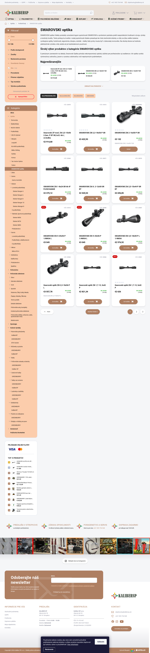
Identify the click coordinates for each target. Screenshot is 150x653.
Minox (13, 247)
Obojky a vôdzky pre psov (19, 421)
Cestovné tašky (16, 373)
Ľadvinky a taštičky (17, 391)
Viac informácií (72, 644)
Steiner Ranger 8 (18, 199)
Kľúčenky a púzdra (17, 346)
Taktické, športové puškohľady (21, 214)
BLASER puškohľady (17, 146)
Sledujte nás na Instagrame (77, 561)
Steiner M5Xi (17, 217)
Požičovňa (31, 2)
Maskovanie (15, 320)
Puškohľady (14, 131)
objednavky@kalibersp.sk (123, 612)
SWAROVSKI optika (17, 169)
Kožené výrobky (15, 328)
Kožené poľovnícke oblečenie (20, 311)
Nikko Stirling (15, 150)
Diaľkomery (14, 259)
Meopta (13, 139)
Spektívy (13, 266)
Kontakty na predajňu (121, 628)
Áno (13, 68)
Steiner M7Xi (17, 221)
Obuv (12, 277)
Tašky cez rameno (17, 380)
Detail (128, 149)
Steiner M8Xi (17, 225)
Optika (12, 116)
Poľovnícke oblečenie (17, 274)
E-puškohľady (16, 210)
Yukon (13, 165)
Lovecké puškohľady (18, 187)
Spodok (13, 288)
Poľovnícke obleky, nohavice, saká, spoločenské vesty (21, 315)
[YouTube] (121, 621)
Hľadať (91, 13)
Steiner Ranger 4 (18, 191)
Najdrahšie (78, 96)
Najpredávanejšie (49, 96)
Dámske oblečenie (16, 281)
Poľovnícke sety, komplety (19, 307)
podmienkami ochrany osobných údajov (81, 586)
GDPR (23, 2)
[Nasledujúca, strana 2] (136, 311)
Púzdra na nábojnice (17, 414)
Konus (13, 157)
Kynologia (13, 324)
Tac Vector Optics (17, 161)
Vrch (12, 285)
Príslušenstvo (16, 229)
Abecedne (90, 96)
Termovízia (14, 120)
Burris (13, 232)
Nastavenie (49, 649)
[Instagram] (116, 621)
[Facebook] (112, 621)
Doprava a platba (43, 2)
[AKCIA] (57, 219)
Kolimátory (14, 255)
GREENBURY (15, 406)
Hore (48, 311)
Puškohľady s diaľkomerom (20, 240)
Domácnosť (14, 429)
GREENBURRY (16, 339)
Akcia (12, 113)
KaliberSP (14, 335)
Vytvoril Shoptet (124, 650)
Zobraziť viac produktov (93, 86)
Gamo (13, 176)
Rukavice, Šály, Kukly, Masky (20, 292)
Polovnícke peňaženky (18, 331)
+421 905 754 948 (99, 528)
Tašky (13, 358)
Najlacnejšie (65, 96)
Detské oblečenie (16, 303)
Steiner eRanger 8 (18, 206)
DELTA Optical (15, 135)
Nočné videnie (15, 128)
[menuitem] (10, 19)
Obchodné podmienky (11, 2)
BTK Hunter (15, 343)
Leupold (14, 142)
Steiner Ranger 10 (18, 202)
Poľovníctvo (14, 270)
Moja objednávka (57, 2)
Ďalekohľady (15, 124)
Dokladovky (14, 403)
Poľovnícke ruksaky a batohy (20, 361)
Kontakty (69, 2)
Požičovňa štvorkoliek (17, 432)
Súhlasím (100, 642)
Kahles (13, 154)
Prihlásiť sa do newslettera (61, 592)
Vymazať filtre (22, 96)
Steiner (13, 184)
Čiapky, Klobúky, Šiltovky (18, 296)
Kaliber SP (15, 369)
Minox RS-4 (15, 251)
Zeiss (13, 172)
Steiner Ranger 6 (18, 195)
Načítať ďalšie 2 (93, 311)
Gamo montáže (17, 180)
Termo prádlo (15, 300)
